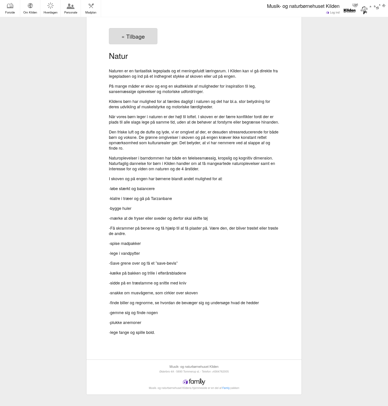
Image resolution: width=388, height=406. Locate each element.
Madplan (90, 12)
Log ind (334, 12)
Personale (70, 12)
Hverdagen (50, 12)
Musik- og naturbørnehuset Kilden (303, 5)
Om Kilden (30, 12)
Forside (10, 12)
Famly (226, 388)
